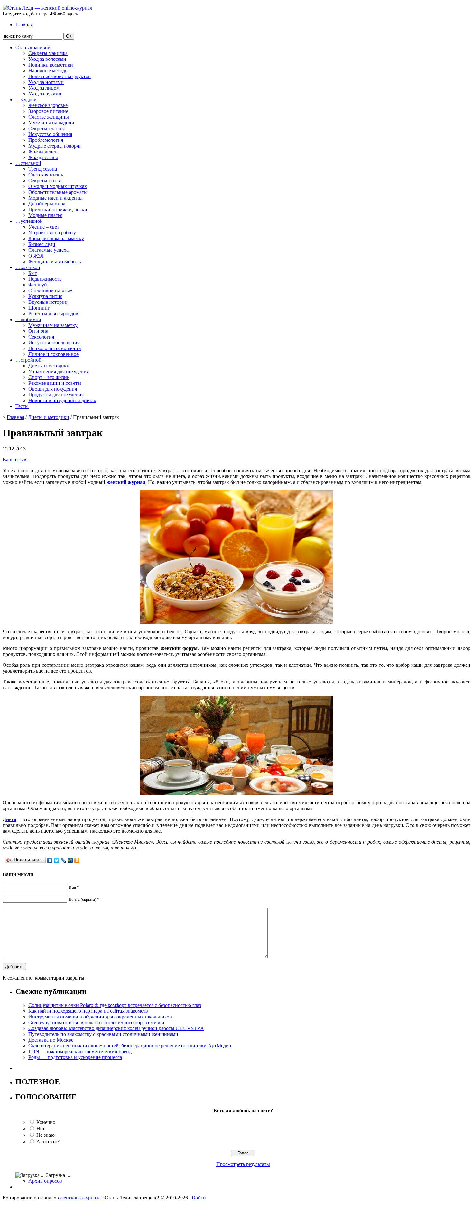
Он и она (38, 331)
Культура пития (45, 296)
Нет (40, 1128)
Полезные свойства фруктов (59, 76)
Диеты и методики (49, 365)
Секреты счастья (46, 128)
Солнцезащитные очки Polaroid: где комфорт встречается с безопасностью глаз (114, 1005)
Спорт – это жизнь (48, 377)
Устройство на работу (52, 232)
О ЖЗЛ (36, 255)
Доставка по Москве (50, 1040)
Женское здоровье (48, 105)
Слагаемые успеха (48, 250)
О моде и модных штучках (57, 186)
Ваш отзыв (14, 459)
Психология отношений (54, 348)
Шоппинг (39, 308)
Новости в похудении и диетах (62, 400)
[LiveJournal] (63, 860)
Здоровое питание (48, 111)
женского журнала (80, 1197)
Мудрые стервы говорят (54, 146)
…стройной (28, 360)
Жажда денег (42, 151)
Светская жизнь (45, 174)
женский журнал (126, 482)
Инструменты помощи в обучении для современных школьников (100, 1016)
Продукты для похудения (56, 394)
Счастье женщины (48, 117)
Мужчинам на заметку (53, 325)
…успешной (29, 221)
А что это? (48, 1141)
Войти (199, 1197)
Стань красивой (33, 47)
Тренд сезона (42, 169)
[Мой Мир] (70, 860)
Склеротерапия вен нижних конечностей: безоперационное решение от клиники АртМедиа (129, 1045)
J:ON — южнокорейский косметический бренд (80, 1051)
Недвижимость (44, 279)
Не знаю (45, 1135)
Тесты (22, 406)
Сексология (41, 336)
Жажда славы (43, 157)
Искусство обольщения (53, 342)
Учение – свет (43, 227)
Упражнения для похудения (58, 371)
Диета (9, 819)
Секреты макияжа (48, 53)
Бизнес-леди (41, 244)
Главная (24, 24)
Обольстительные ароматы (58, 192)
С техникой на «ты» (50, 290)
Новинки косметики (50, 65)
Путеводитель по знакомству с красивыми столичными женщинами (103, 1034)
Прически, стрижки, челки (57, 209)
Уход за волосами (47, 59)
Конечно (45, 1122)
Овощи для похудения (52, 389)
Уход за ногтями (46, 82)
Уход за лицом (44, 88)
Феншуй (37, 284)
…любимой (28, 319)
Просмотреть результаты (243, 1164)
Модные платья (45, 215)
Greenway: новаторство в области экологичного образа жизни (96, 1022)
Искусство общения (50, 134)
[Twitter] (56, 860)
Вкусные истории (48, 302)
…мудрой (26, 99)
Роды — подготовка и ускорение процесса (75, 1057)
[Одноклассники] (77, 860)
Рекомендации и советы (54, 383)
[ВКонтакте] (50, 860)
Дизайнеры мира (46, 203)
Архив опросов (45, 1181)
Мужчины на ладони (51, 122)
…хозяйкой (27, 267)
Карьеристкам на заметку (56, 238)
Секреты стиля (44, 180)
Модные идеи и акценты (55, 198)
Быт (32, 273)
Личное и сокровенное (53, 354)
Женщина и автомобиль (54, 261)
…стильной (28, 163)
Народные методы (48, 70)
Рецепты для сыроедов (53, 313)
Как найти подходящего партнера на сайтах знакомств (88, 1011)
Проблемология (45, 140)
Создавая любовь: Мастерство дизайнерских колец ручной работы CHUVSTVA (116, 1028)
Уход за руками (44, 93)
